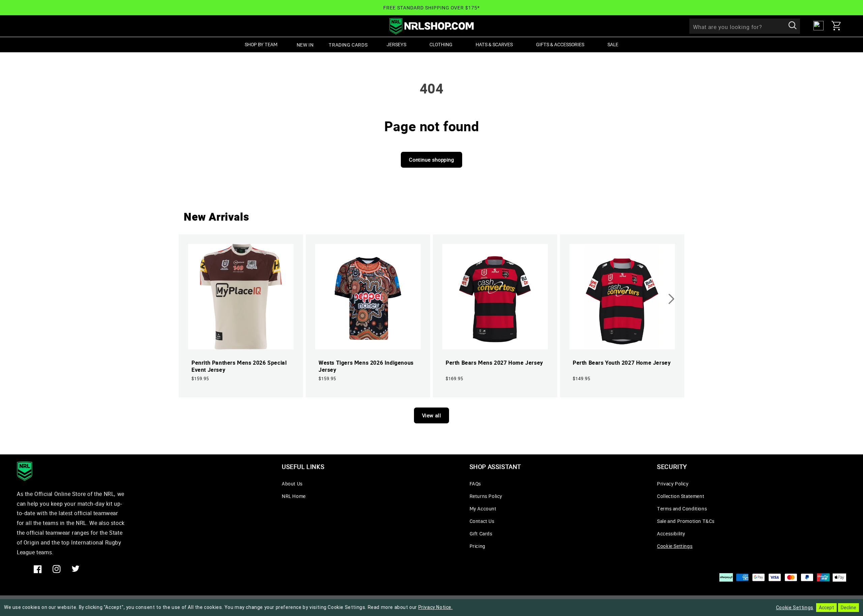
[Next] (671, 298)
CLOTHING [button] (440, 44)
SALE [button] (612, 44)
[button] (838, 25)
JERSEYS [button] (396, 44)
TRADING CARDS (348, 44)
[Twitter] (75, 569)
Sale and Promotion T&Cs (686, 521)
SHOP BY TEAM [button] (261, 44)
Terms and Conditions (682, 508)
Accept (826, 607)
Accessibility (671, 533)
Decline (848, 607)
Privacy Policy (672, 483)
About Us (292, 483)
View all (431, 415)
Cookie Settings (674, 546)
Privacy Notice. (435, 607)
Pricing (477, 546)
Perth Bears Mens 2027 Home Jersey (494, 362)
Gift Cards (481, 533)
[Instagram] (57, 569)
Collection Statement (680, 496)
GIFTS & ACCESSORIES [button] (560, 44)
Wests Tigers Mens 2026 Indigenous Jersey (366, 366)
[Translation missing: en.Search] (792, 26)
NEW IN (305, 44)
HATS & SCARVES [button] (494, 44)
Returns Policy (486, 496)
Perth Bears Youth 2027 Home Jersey (622, 362)
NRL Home (294, 496)
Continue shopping (431, 159)
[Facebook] (38, 569)
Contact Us (482, 521)
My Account (483, 508)
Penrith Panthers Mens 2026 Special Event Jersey (239, 366)
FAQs (475, 483)
